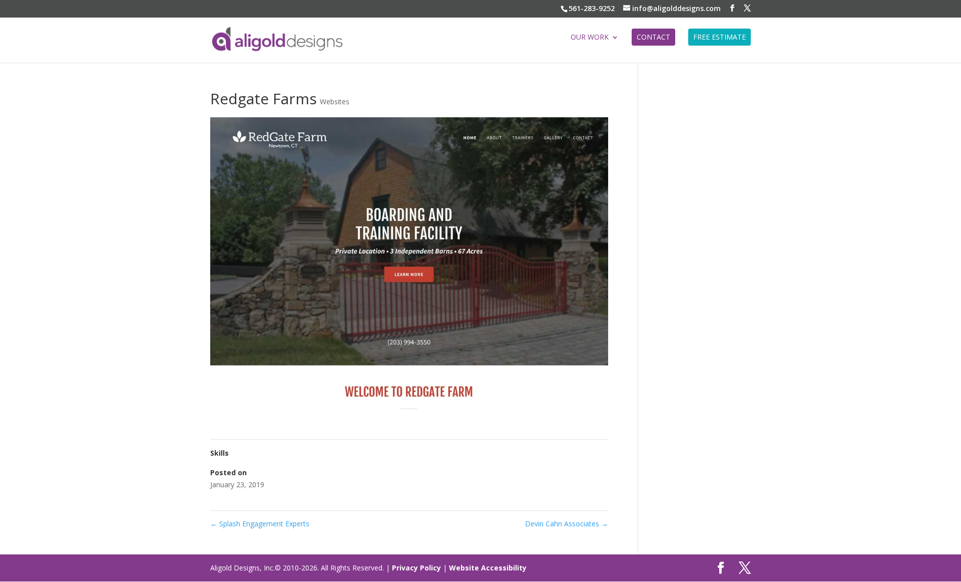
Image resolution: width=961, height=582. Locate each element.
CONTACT (653, 37)
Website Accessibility (488, 567)
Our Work (590, 38)
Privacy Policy (416, 567)
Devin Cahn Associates (566, 523)
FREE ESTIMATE (719, 37)
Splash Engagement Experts (259, 523)
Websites (334, 101)
